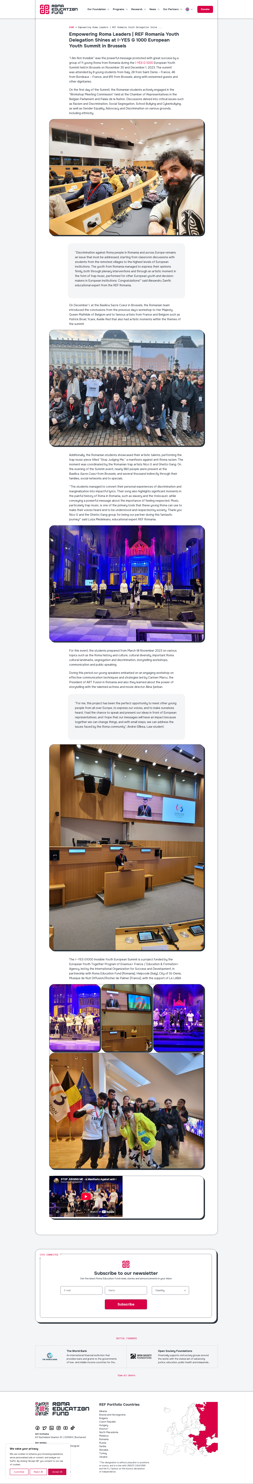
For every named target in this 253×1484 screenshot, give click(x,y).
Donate (205, 9)
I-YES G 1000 (143, 63)
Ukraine (103, 1456)
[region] (38, 1461)
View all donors (126, 1375)
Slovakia (103, 1449)
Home (71, 27)
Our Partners (171, 9)
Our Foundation (96, 9)
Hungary (103, 1425)
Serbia (102, 1446)
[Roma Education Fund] (58, 9)
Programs (118, 9)
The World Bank (80, 1356)
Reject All (38, 1472)
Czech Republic (107, 1421)
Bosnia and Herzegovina (112, 1414)
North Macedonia (108, 1432)
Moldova (103, 1435)
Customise (19, 1472)
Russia (102, 1442)
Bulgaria (103, 1418)
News (152, 9)
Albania (103, 1411)
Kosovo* (103, 1428)
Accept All (57, 1472)
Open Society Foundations (172, 1356)
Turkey (103, 1453)
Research (136, 9)
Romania (103, 1439)
